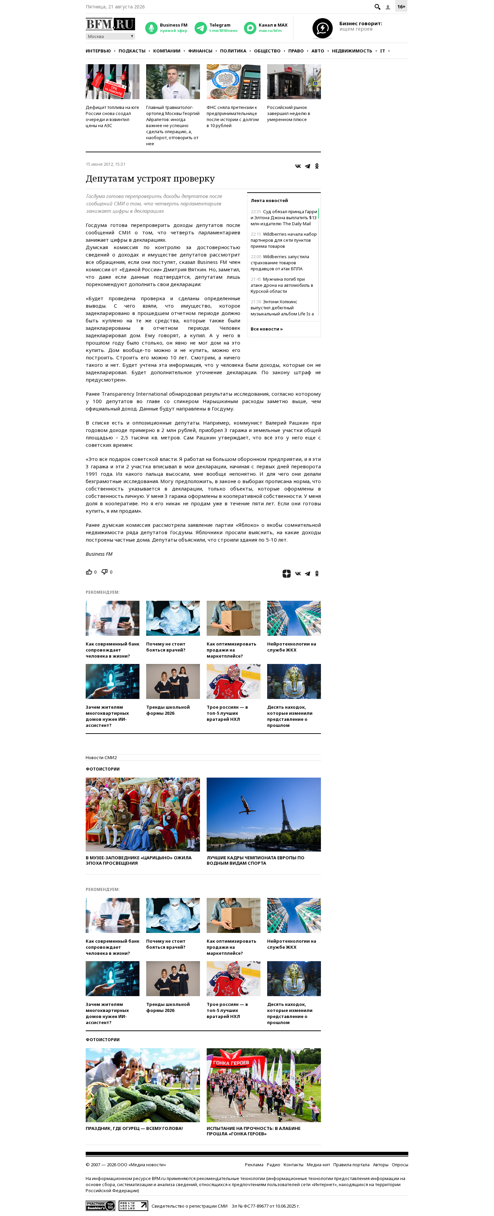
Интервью (98, 51)
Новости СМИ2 (101, 757)
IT (382, 51)
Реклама (254, 1165)
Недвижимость (352, 51)
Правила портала (351, 1165)
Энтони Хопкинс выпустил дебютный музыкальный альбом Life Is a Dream (282, 311)
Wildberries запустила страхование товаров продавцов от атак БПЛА (280, 262)
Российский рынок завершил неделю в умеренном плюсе (288, 113)
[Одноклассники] (317, 166)
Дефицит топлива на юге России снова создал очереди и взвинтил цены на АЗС (112, 116)
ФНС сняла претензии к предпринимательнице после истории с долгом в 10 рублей (233, 116)
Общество (267, 51)
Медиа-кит (318, 1165)
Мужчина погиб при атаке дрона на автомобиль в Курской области (282, 285)
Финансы (200, 51)
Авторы (380, 1165)
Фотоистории (103, 769)
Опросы (400, 1165)
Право (296, 51)
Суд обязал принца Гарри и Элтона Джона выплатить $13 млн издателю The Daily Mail (284, 217)
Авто (318, 51)
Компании (166, 51)
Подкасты (132, 51)
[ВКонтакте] (298, 166)
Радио (273, 1165)
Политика (233, 51)
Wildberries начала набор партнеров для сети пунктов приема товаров (284, 240)
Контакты (293, 1165)
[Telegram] (307, 166)
